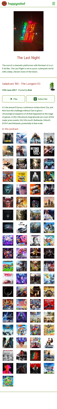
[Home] (13, 3)
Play (15, 99)
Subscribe (42, 99)
